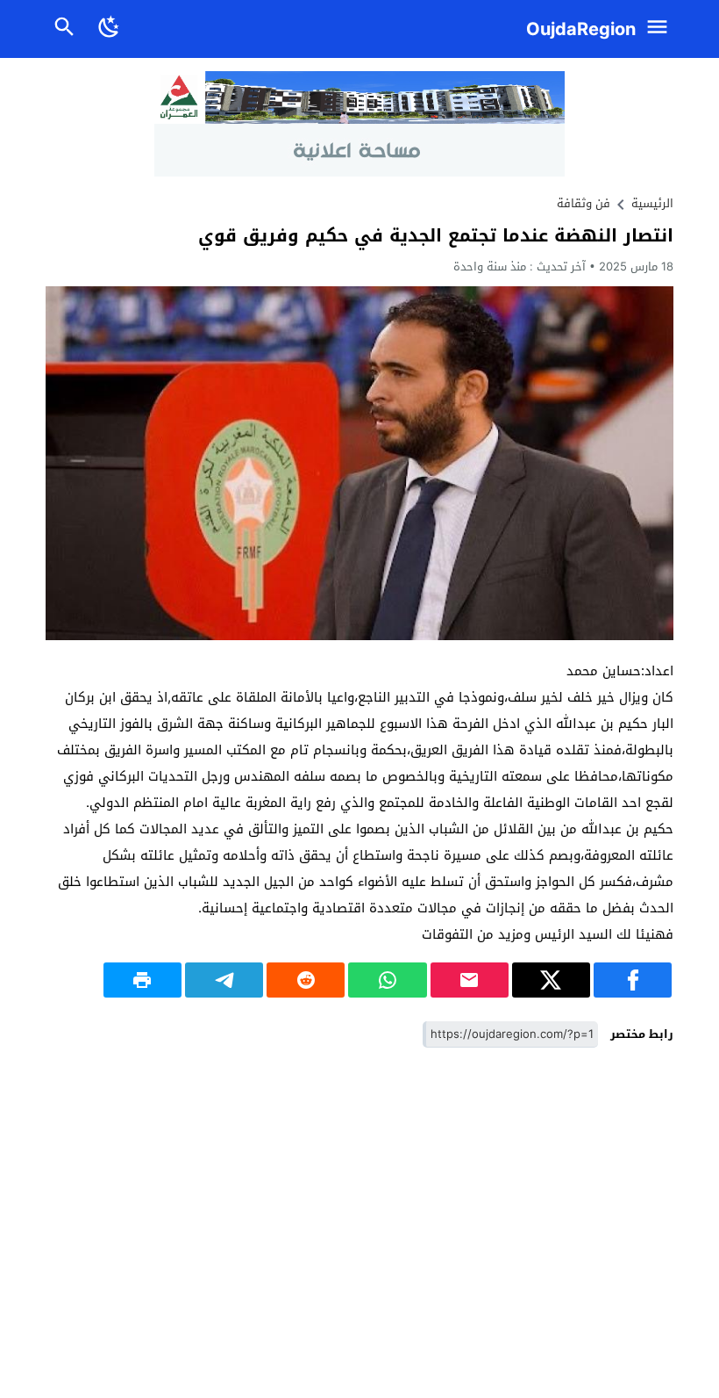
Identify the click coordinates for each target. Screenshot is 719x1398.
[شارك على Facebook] (632, 980)
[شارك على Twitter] (551, 980)
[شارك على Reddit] (305, 980)
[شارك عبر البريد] (469, 980)
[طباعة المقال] (142, 980)
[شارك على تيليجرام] (224, 980)
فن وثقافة (583, 203)
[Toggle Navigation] (661, 29)
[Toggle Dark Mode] (109, 29)
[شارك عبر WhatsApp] (387, 980)
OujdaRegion (581, 29)
